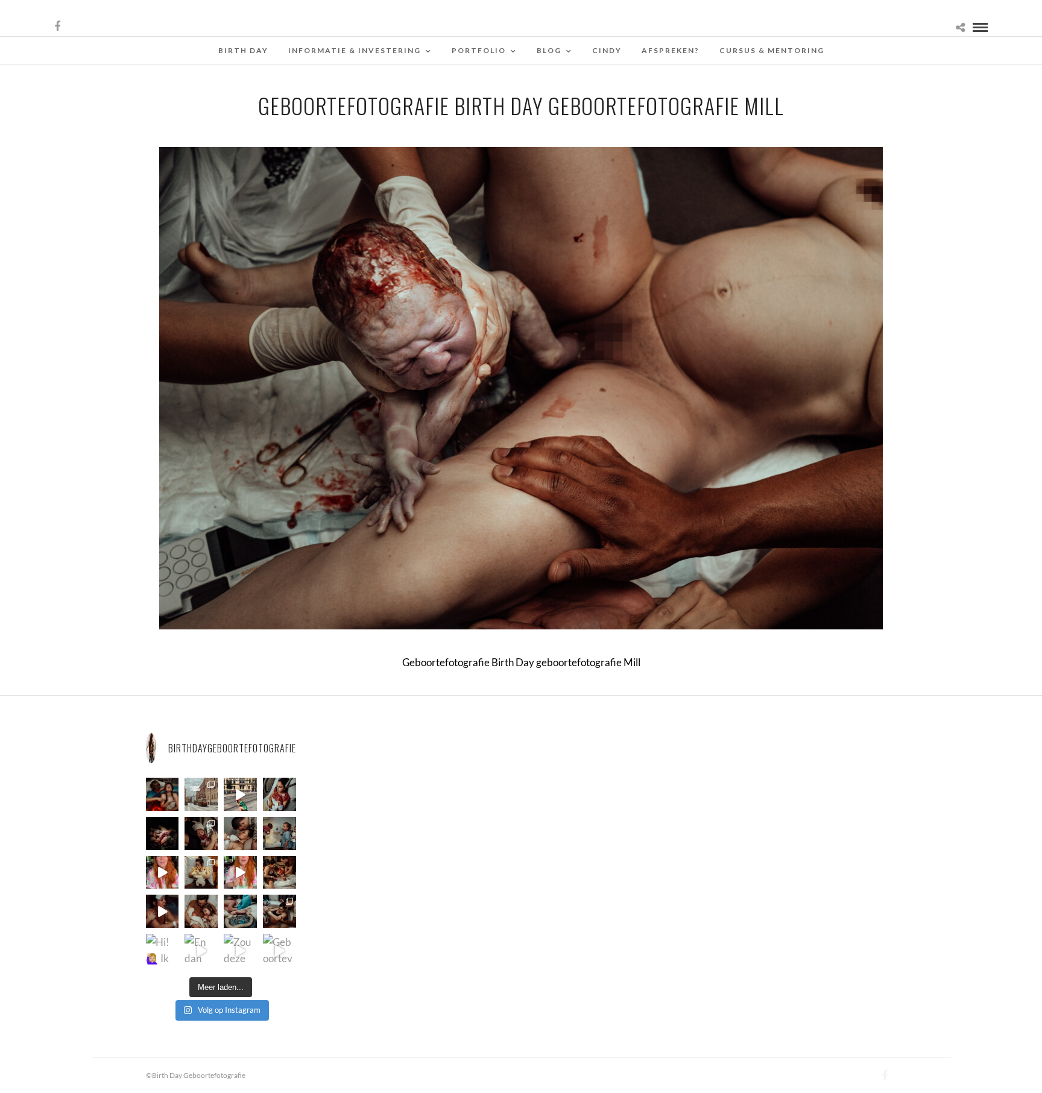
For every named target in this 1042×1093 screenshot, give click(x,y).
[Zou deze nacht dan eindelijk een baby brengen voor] (240, 950)
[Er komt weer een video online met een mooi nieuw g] (201, 911)
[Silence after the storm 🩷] (240, 833)
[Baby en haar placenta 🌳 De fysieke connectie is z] (240, 911)
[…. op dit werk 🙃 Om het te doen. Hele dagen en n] (201, 872)
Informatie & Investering (354, 50)
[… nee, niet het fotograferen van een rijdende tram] (240, 794)
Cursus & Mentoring (771, 50)
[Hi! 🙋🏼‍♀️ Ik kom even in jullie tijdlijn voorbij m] (162, 950)
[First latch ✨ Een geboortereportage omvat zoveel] (279, 794)
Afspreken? (670, 50)
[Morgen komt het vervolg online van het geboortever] (279, 872)
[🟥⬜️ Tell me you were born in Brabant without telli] (279, 833)
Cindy (607, 50)
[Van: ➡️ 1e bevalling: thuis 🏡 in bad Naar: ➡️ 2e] (162, 911)
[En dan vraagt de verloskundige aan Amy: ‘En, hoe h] (201, 950)
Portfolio (479, 50)
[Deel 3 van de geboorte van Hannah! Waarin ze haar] (162, 872)
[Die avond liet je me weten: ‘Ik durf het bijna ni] (162, 794)
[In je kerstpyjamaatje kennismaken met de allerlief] (201, 833)
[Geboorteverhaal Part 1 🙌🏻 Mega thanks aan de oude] (279, 950)
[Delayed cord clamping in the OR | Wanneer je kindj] (162, 833)
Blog (549, 50)
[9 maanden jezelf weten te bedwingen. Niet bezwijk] (279, 911)
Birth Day (243, 50)
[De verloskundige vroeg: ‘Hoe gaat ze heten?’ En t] (240, 872)
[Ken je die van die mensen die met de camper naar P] (201, 794)
